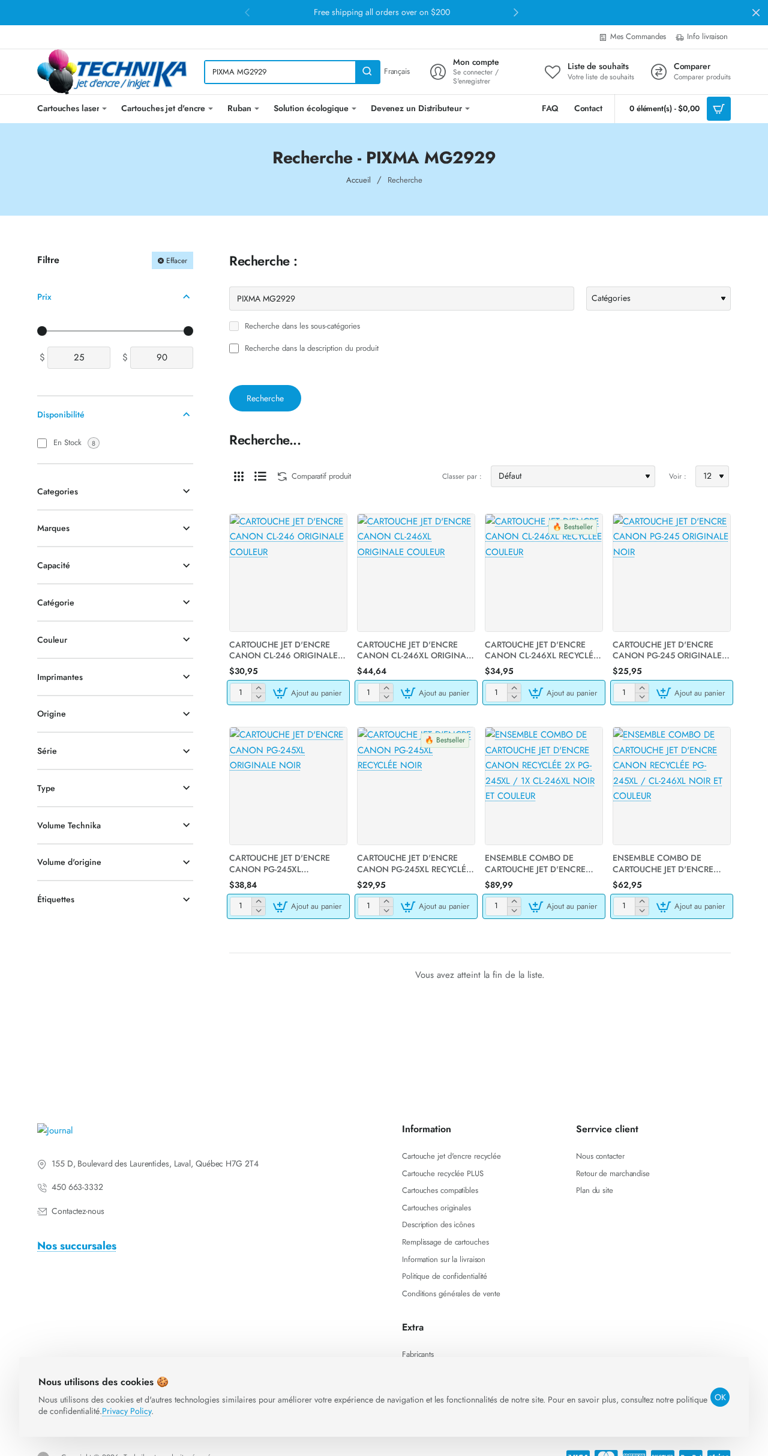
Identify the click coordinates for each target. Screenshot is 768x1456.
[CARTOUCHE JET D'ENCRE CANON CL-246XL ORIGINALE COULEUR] (416, 572)
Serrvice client (607, 1129)
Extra (413, 1327)
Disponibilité (61, 414)
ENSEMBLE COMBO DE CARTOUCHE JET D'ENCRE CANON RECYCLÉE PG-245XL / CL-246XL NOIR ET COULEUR (672, 863)
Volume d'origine (69, 862)
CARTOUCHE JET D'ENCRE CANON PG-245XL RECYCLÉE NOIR (414, 863)
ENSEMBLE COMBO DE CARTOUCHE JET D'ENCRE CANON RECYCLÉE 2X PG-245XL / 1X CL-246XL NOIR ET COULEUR (543, 863)
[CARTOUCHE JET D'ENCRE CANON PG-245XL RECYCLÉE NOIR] (416, 786)
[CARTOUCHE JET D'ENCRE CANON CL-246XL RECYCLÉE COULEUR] (543, 572)
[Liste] (260, 476)
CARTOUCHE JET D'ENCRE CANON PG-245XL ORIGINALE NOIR (279, 863)
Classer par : (462, 476)
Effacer (176, 260)
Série (47, 751)
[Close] (756, 12)
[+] (258, 688)
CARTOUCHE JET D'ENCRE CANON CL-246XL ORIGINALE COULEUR (416, 650)
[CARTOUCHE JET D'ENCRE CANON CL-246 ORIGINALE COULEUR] (288, 572)
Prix (44, 296)
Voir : (677, 476)
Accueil (358, 180)
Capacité (53, 565)
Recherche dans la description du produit (310, 349)
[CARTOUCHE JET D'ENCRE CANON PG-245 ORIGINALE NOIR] (671, 572)
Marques (53, 528)
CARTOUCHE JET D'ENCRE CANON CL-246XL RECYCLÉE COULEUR (541, 650)
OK (720, 1397)
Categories (57, 491)
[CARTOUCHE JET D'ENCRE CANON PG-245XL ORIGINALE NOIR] (288, 786)
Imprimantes (60, 676)
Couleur (52, 639)
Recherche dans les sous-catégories (301, 326)
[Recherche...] (367, 72)
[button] (308, 692)
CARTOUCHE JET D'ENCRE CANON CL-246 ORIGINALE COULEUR (283, 650)
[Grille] (238, 476)
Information (426, 1129)
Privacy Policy (126, 1411)
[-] (258, 697)
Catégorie (55, 602)
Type (46, 787)
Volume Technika (69, 825)
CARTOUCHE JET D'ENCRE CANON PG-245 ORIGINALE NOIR (667, 650)
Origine (51, 714)
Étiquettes (55, 899)
